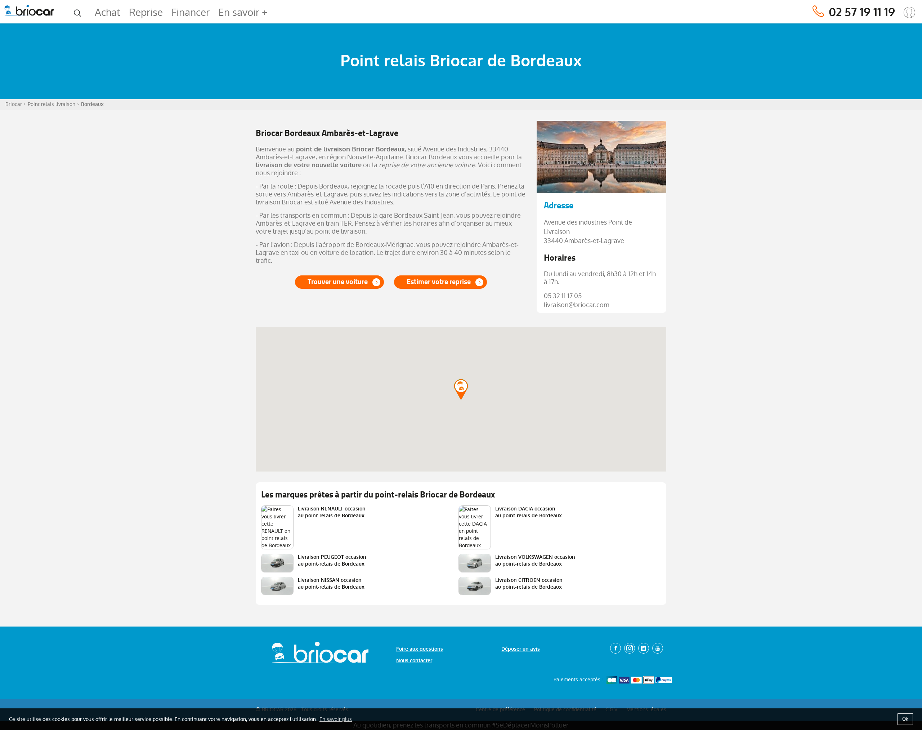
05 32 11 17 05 (563, 295)
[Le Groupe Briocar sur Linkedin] (643, 648)
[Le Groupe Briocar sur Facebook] (615, 648)
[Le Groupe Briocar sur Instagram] (629, 648)
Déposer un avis (520, 649)
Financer (190, 12)
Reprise (146, 12)
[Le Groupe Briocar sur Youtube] (657, 648)
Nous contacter (414, 660)
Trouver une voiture (338, 281)
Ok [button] (905, 719)
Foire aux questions (419, 649)
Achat (107, 12)
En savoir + (242, 12)
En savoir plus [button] (335, 719)
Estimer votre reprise (439, 281)
